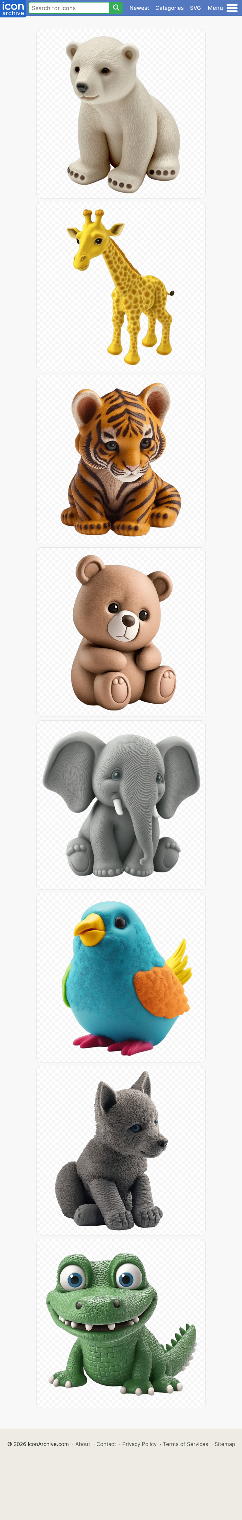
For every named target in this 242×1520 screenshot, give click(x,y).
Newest (139, 8)
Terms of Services (185, 1444)
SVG (195, 8)
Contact (106, 1444)
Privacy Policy (139, 1444)
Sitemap (225, 1444)
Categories (169, 8)
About (82, 1444)
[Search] (116, 8)
